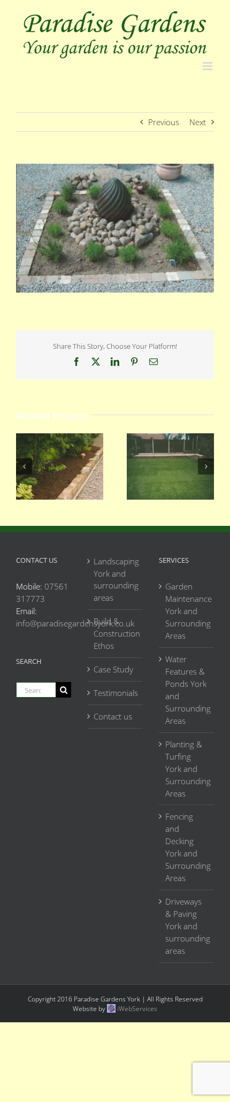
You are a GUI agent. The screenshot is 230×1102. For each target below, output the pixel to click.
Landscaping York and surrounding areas (115, 579)
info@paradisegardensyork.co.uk (75, 623)
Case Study (113, 669)
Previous (163, 122)
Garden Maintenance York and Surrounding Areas (187, 611)
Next (197, 122)
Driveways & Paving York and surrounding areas (187, 926)
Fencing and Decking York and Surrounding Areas (187, 847)
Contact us (113, 716)
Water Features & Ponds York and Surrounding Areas (187, 690)
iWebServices (137, 1008)
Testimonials (115, 692)
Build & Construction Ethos (115, 633)
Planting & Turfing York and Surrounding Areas (187, 769)
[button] (24, 466)
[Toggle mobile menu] (208, 66)
